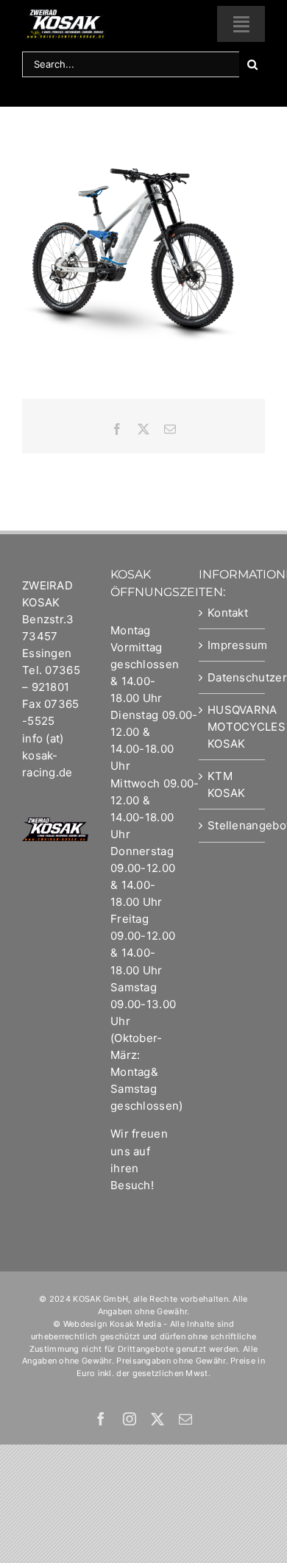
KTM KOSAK (227, 784)
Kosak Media (135, 1324)
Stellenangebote (233, 825)
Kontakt (228, 613)
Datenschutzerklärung (233, 677)
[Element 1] (64, 14)
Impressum (233, 645)
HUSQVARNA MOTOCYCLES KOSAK (233, 727)
